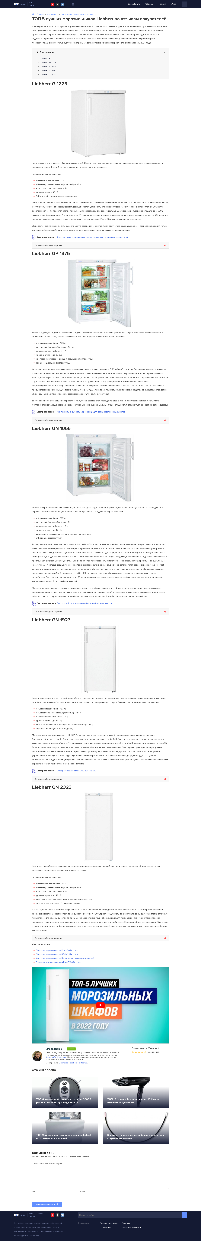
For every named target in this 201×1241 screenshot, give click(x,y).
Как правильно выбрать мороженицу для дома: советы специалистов (91, 411)
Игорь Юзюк (54, 1049)
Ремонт (162, 4)
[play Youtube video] (100, 1005)
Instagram (83, 1063)
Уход (173, 4)
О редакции (83, 1223)
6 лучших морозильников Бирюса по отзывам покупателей (65, 958)
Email (83, 1191)
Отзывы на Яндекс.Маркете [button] (48, 245)
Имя (34, 1191)
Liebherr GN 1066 (48, 66)
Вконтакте (63, 1063)
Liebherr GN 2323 (48, 74)
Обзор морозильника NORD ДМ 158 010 (76, 770)
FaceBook (73, 1063)
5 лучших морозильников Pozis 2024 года (57, 950)
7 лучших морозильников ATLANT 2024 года (58, 962)
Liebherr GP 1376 (48, 62)
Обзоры (149, 4)
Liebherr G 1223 (48, 58)
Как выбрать (134, 4)
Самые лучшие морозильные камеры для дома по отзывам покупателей (92, 237)
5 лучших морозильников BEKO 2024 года (57, 954)
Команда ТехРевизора (56, 1057)
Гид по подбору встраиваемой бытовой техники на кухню (85, 603)
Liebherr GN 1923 (48, 70)
